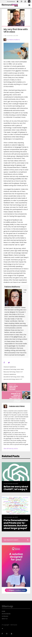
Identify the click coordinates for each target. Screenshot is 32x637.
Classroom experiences (10, 374)
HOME (3, 611)
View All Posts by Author (11, 448)
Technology (12, 372)
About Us (4, 619)
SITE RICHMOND (6, 614)
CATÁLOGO (5, 616)
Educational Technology (10, 369)
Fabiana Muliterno (12, 287)
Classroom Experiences (10, 367)
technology (12, 379)
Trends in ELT (19, 372)
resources (6, 379)
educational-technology (10, 377)
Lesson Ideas (20, 369)
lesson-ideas (20, 377)
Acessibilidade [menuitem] (11, 1)
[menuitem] (18, 1)
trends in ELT (19, 379)
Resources (6, 372)
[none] (21, 1)
